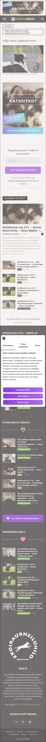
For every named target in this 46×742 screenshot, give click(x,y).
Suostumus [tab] (8, 345)
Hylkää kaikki (23, 402)
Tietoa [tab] (37, 345)
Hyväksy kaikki (23, 390)
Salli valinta (23, 396)
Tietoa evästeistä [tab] (23, 345)
